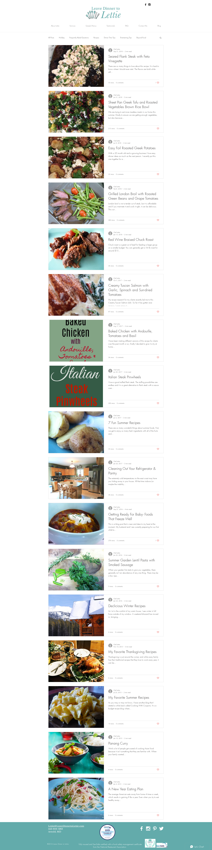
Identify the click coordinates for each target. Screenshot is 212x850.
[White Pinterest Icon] (155, 828)
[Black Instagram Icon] (149, 4)
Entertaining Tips (126, 37)
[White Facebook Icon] (141, 828)
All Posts (51, 37)
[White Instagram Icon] (148, 828)
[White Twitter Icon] (161, 828)
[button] (160, 38)
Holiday (62, 37)
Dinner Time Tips (109, 37)
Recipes (96, 37)
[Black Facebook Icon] (145, 4)
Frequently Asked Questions (79, 37)
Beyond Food (141, 37)
